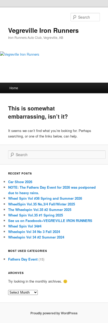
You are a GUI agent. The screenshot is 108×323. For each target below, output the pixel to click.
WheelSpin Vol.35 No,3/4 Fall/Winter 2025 (41, 204)
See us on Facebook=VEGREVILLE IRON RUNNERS (50, 220)
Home (13, 88)
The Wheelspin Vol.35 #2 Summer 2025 (39, 209)
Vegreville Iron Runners (43, 30)
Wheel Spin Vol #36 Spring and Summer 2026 (45, 198)
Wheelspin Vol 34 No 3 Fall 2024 (34, 231)
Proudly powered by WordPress (54, 313)
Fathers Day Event (22, 259)
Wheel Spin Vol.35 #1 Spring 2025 (35, 215)
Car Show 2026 (20, 181)
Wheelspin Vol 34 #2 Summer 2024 (36, 237)
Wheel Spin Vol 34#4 (24, 226)
